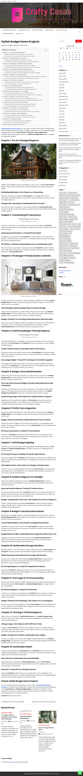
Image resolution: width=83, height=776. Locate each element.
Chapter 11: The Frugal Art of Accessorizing (15, 108)
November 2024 (63, 99)
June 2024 (62, 114)
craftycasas (23, 45)
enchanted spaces (74, 205)
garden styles (73, 219)
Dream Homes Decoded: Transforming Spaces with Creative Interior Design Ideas (70, 149)
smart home (75, 248)
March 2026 (62, 76)
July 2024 (61, 111)
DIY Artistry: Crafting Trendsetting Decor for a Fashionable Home (22, 61)
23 (79, 57)
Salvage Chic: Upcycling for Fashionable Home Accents (20, 56)
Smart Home (49, 30)
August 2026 (62, 73)
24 (60, 59)
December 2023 (63, 131)
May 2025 (61, 88)
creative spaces (74, 200)
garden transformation (66, 222)
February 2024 (63, 125)
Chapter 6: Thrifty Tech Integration (13, 80)
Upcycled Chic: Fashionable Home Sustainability (18, 121)
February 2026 (63, 79)
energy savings (63, 212)
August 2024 (62, 108)
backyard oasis (72, 193)
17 (59, 57)
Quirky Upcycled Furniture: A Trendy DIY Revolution (19, 60)
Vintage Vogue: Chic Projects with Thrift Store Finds (19, 115)
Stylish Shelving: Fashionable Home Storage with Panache (21, 104)
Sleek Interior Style (64, 248)
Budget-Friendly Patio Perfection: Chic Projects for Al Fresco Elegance (24, 95)
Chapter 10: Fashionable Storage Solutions (16, 102)
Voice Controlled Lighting (66, 262)
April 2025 (61, 90)
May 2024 (61, 117)
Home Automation (64, 224)
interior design (63, 234)
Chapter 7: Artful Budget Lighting (12, 86)
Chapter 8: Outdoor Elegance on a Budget (15, 91)
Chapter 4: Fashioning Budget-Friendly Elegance (17, 69)
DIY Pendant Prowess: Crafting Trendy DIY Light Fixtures (20, 87)
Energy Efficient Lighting (66, 209)
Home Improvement (9, 30)
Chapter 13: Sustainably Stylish (12, 119)
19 (66, 57)
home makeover (75, 229)
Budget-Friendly (63, 197)
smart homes (63, 253)
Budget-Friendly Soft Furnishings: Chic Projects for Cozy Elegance (23, 111)
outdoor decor (63, 243)
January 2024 (63, 128)
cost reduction (63, 200)
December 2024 (63, 96)
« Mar (60, 66)
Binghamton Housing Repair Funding (69, 195)
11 (62, 55)
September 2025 (63, 82)
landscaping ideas (64, 236)
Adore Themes (54, 774)
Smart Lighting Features (66, 255)
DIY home (71, 202)
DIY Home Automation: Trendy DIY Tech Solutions (18, 84)
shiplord (61, 272)
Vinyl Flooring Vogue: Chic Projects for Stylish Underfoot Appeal (22, 78)
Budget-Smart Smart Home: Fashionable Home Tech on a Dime (22, 82)
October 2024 (63, 102)
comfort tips (74, 197)
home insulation (64, 229)
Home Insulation (24, 30)
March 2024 (62, 123)
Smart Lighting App (74, 253)
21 (72, 57)
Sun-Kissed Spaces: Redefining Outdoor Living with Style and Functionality (70, 144)
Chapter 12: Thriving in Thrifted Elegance (15, 113)
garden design (63, 219)
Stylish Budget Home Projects (11, 128)
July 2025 (61, 85)
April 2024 (61, 120)
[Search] (80, 32)
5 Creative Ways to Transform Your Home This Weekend (9, 717)
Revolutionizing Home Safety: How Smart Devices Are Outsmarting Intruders (70, 139)
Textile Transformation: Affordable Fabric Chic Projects (20, 71)
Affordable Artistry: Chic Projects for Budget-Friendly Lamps (21, 89)
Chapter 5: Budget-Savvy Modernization (15, 74)
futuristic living (72, 217)
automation (62, 193)
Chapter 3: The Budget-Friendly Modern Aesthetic (17, 63)
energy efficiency (64, 207)
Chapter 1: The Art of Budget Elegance (14, 52)
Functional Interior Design (66, 214)
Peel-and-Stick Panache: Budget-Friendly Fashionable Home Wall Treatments (26, 76)
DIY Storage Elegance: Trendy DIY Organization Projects (20, 106)
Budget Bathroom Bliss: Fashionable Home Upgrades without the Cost (24, 100)
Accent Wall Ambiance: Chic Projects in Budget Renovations (21, 98)
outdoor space (63, 246)
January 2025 (62, 93)
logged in (12, 762)
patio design (73, 246)
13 (69, 55)
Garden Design (37, 30)
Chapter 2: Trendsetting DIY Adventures (14, 58)
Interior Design (7, 34)
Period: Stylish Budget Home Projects (14, 124)
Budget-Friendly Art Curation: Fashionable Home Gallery (21, 117)
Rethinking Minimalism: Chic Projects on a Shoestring (19, 54)
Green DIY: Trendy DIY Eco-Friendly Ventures (17, 122)
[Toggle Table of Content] (45, 50)
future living (62, 217)
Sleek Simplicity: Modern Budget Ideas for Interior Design (20, 65)
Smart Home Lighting (65, 250)
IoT (70, 234)
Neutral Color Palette (65, 241)
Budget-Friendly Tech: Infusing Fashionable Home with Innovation (23, 67)
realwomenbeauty (65, 270)
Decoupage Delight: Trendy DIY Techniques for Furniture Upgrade (23, 73)
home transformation (65, 231)
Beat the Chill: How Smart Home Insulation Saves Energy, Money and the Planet (70, 155)
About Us (19, 34)
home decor (63, 226)
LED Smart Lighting (64, 238)
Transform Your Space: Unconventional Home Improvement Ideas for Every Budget (70, 162)
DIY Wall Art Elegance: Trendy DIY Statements (17, 109)
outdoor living (73, 243)
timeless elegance (64, 260)
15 (76, 55)
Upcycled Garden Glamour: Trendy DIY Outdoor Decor (20, 93)
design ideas (63, 202)
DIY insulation (63, 205)
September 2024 (63, 105)
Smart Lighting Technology (67, 258)
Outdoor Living (61, 30)
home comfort (76, 224)
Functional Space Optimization (26, 717)
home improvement (74, 226)
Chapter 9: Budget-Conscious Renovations (16, 97)
